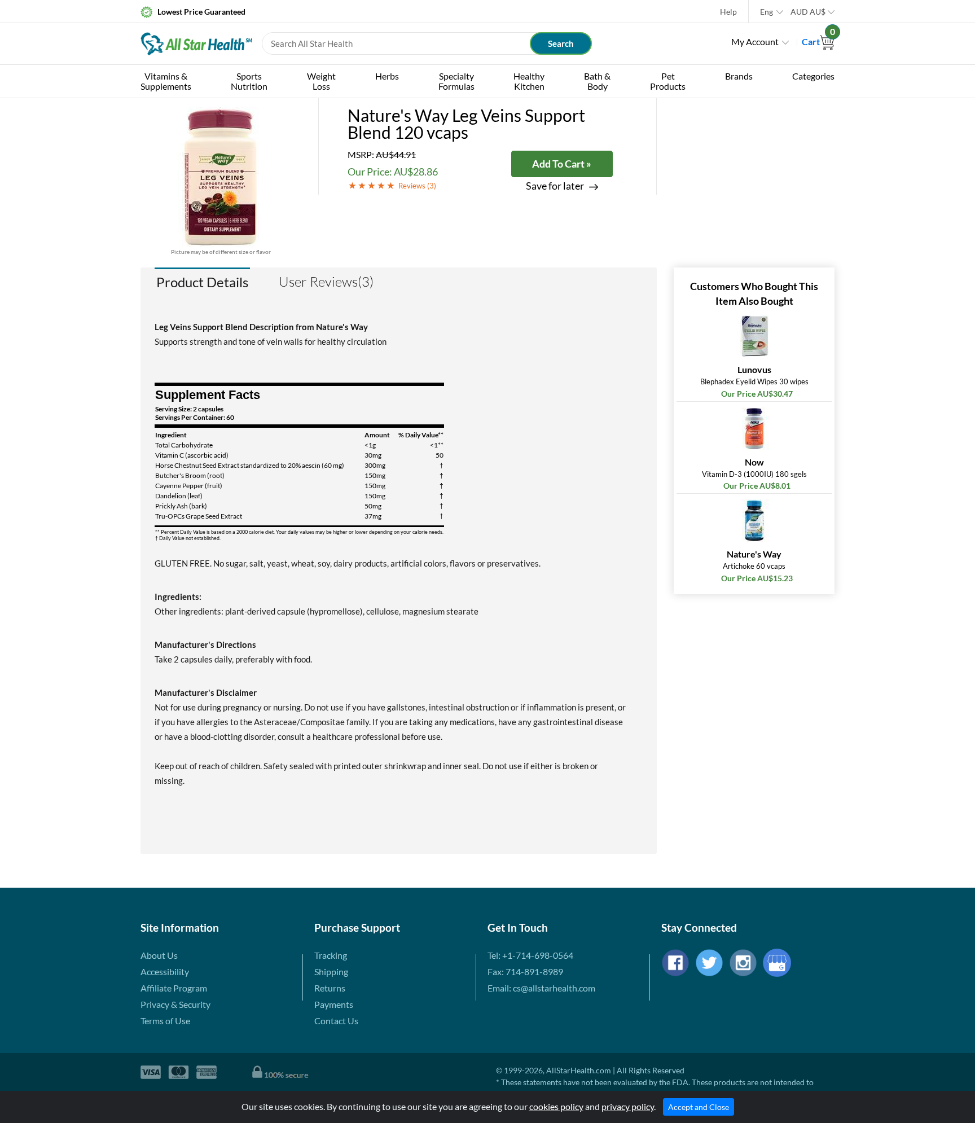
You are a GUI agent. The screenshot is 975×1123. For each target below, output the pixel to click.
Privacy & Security (175, 1004)
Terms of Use (165, 1020)
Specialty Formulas (456, 81)
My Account (755, 41)
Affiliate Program (173, 987)
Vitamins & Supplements (165, 81)
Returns (329, 987)
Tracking (330, 955)
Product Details (202, 282)
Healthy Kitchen (528, 81)
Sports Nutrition (249, 81)
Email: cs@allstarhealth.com (541, 987)
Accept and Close (698, 1107)
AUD (807, 11)
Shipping (331, 971)
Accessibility (164, 971)
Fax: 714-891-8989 (525, 971)
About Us (159, 955)
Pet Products (668, 81)
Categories (813, 76)
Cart (818, 41)
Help (728, 11)
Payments (333, 1004)
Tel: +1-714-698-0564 (530, 955)
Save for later (555, 186)
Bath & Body (597, 81)
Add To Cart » (561, 163)
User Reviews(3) (326, 281)
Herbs (387, 76)
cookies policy (556, 1106)
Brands (739, 76)
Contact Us (336, 1020)
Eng (766, 11)
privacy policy (627, 1106)
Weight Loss (321, 81)
